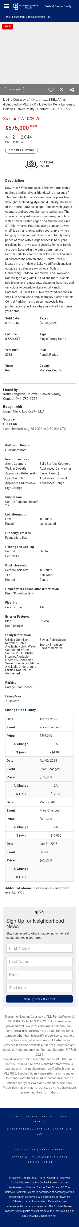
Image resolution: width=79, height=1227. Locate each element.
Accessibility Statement (34, 1157)
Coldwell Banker (23, 1116)
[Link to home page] (27, 6)
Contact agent (14, 89)
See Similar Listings (21, 150)
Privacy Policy (53, 1150)
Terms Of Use (24, 1150)
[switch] (51, 89)
